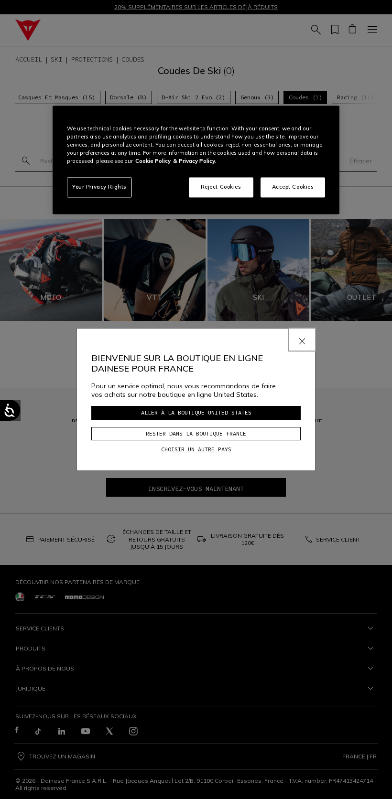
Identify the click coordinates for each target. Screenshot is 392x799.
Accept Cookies (293, 187)
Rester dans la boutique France (196, 433)
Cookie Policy (153, 161)
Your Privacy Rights (99, 187)
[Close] (302, 340)
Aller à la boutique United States (196, 412)
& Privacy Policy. (194, 161)
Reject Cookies (221, 187)
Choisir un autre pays (196, 449)
